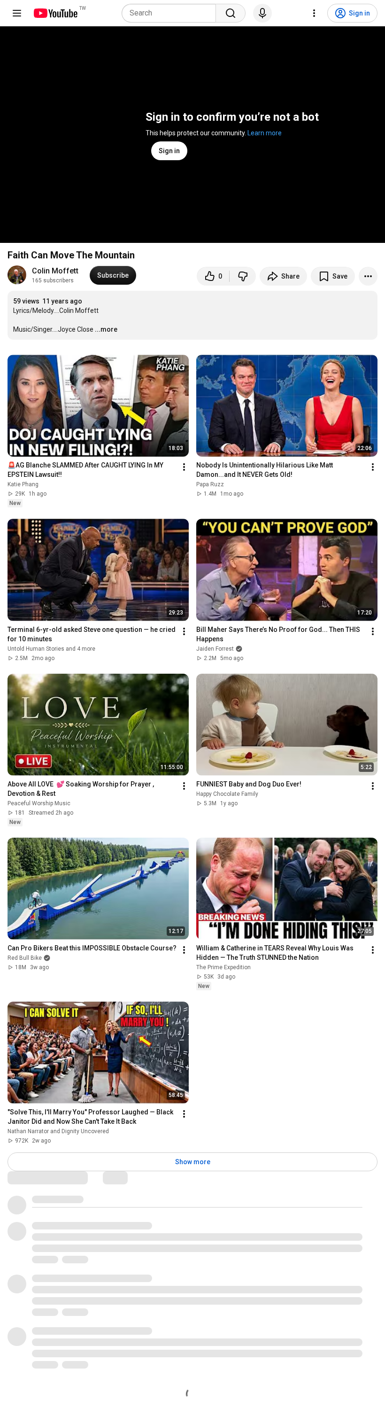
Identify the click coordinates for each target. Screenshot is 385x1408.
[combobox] (172, 13)
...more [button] (106, 329)
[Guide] (17, 13)
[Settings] (314, 13)
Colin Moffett (55, 270)
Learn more (264, 133)
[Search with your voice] (262, 13)
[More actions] (368, 276)
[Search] (231, 13)
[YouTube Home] (55, 13)
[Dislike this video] (243, 276)
